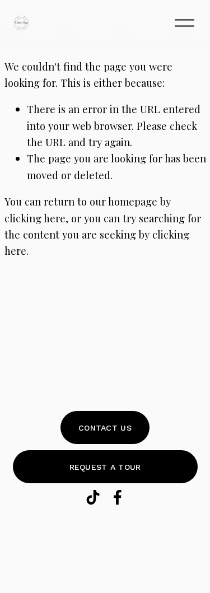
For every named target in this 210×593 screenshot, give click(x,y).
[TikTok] (93, 497)
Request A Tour (105, 467)
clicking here (35, 218)
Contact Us (105, 427)
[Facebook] (117, 497)
